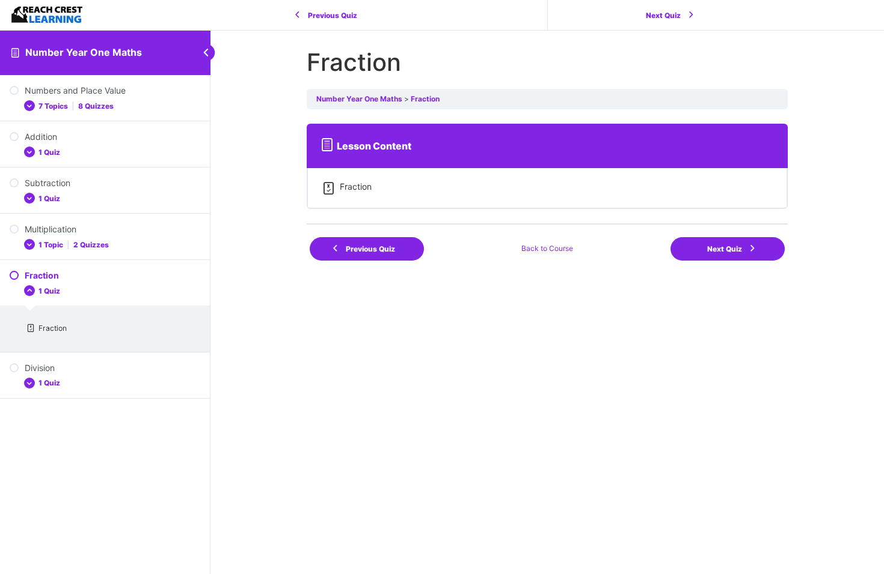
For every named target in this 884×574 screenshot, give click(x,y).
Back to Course (547, 248)
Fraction (425, 98)
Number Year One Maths (83, 52)
